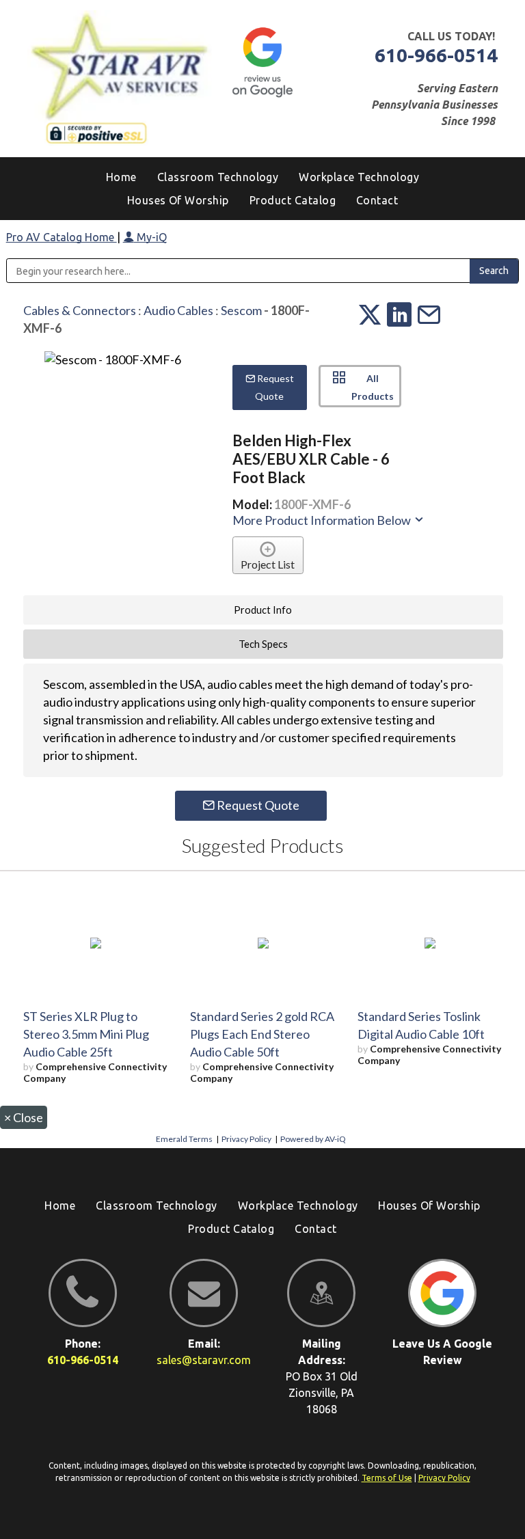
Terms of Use (387, 1477)
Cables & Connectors (79, 310)
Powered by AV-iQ (313, 1139)
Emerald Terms (184, 1139)
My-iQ (150, 237)
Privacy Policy (246, 1139)
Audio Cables (178, 310)
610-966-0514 (436, 55)
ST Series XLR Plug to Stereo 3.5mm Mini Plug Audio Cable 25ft (86, 1034)
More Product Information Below (322, 520)
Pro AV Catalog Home (61, 237)
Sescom (241, 310)
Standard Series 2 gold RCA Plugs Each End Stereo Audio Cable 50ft (262, 1034)
